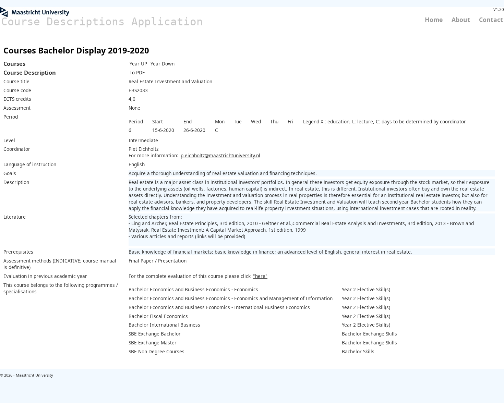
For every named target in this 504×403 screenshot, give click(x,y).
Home (434, 19)
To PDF (137, 72)
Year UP (138, 63)
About (461, 19)
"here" (260, 276)
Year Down (163, 63)
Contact (491, 19)
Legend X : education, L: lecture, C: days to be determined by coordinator (384, 121)
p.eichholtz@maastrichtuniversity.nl (220, 155)
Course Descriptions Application (102, 21)
